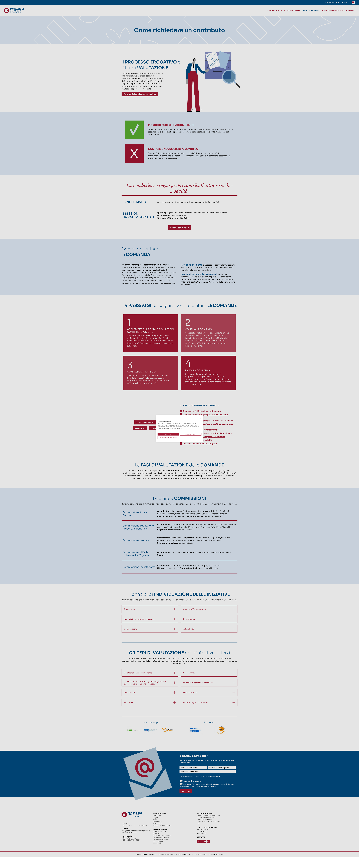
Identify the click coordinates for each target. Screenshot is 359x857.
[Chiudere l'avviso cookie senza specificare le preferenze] (200, 418)
